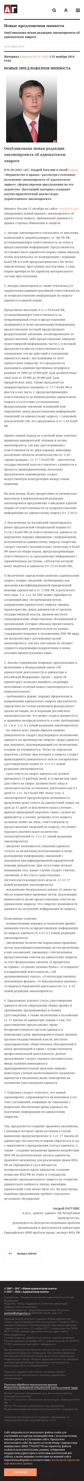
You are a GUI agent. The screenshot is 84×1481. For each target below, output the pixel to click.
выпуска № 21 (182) (34, 56)
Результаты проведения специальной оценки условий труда (41, 1387)
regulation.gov (68, 208)
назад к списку (27, 1253)
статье (73, 170)
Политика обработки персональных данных (30, 1384)
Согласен (20, 1472)
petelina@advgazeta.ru (17, 1313)
